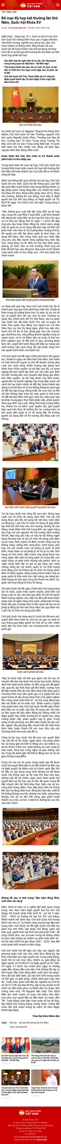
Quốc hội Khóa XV (18, 1027)
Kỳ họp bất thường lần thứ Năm (33, 1022)
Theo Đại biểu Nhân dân (17, 28)
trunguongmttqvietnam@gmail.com (33, 1137)
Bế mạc (13, 1022)
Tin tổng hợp (9, 12)
